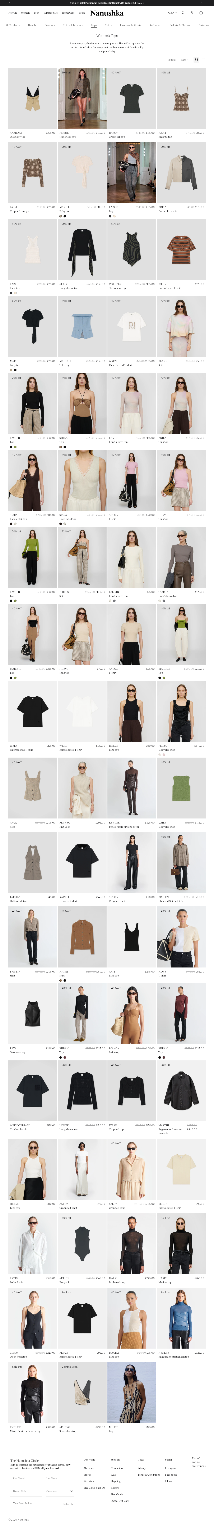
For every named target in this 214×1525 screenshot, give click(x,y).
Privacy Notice (116, 809)
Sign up (107, 788)
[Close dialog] (148, 714)
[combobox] (76, 755)
